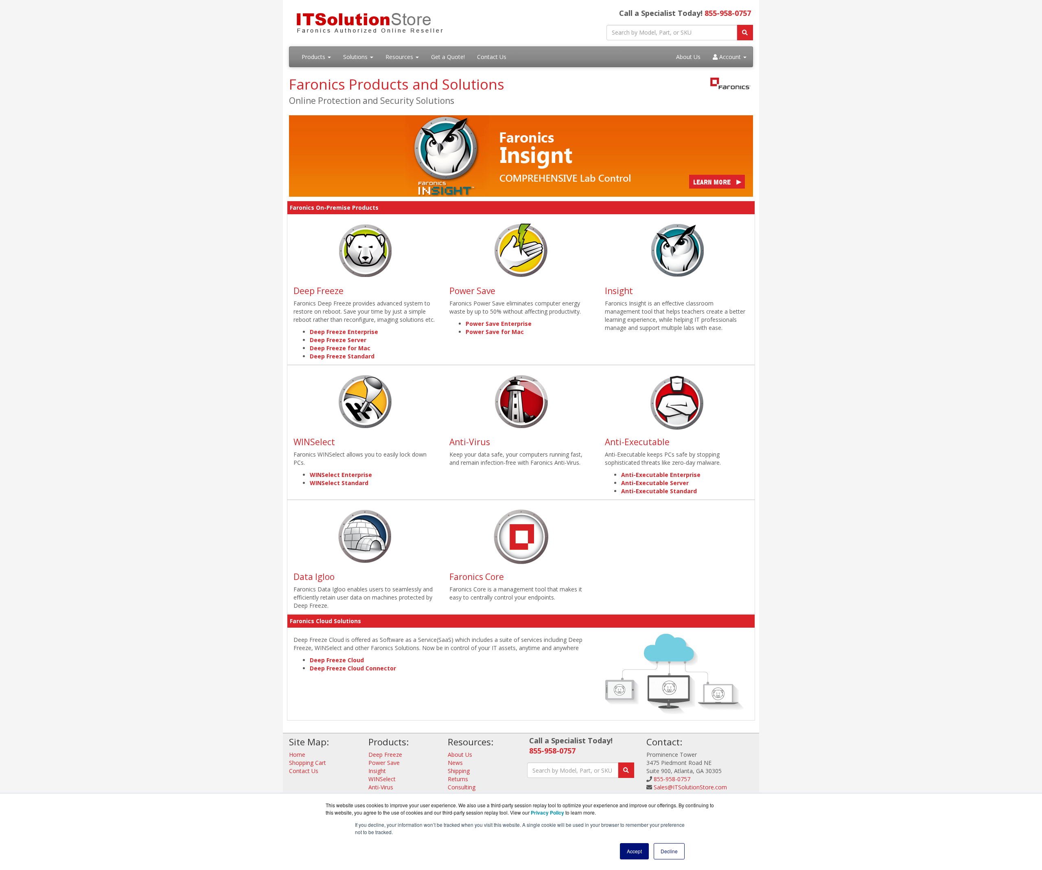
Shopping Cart (307, 763)
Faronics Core (476, 576)
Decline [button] (669, 851)
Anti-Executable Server (655, 483)
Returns (458, 779)
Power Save (472, 291)
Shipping (459, 771)
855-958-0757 (728, 13)
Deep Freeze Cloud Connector (353, 668)
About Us (688, 57)
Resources (400, 57)
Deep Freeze (318, 291)
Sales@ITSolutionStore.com (690, 787)
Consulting (461, 787)
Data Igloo (314, 576)
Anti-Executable (637, 442)
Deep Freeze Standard (342, 356)
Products (314, 57)
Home (297, 754)
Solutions (356, 57)
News (455, 763)
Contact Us (491, 57)
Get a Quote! (448, 57)
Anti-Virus (469, 442)
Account (730, 57)
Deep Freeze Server (338, 340)
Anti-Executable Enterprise (661, 475)
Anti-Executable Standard (659, 491)
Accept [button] (634, 851)
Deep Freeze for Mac (340, 348)
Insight (619, 291)
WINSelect (314, 442)
